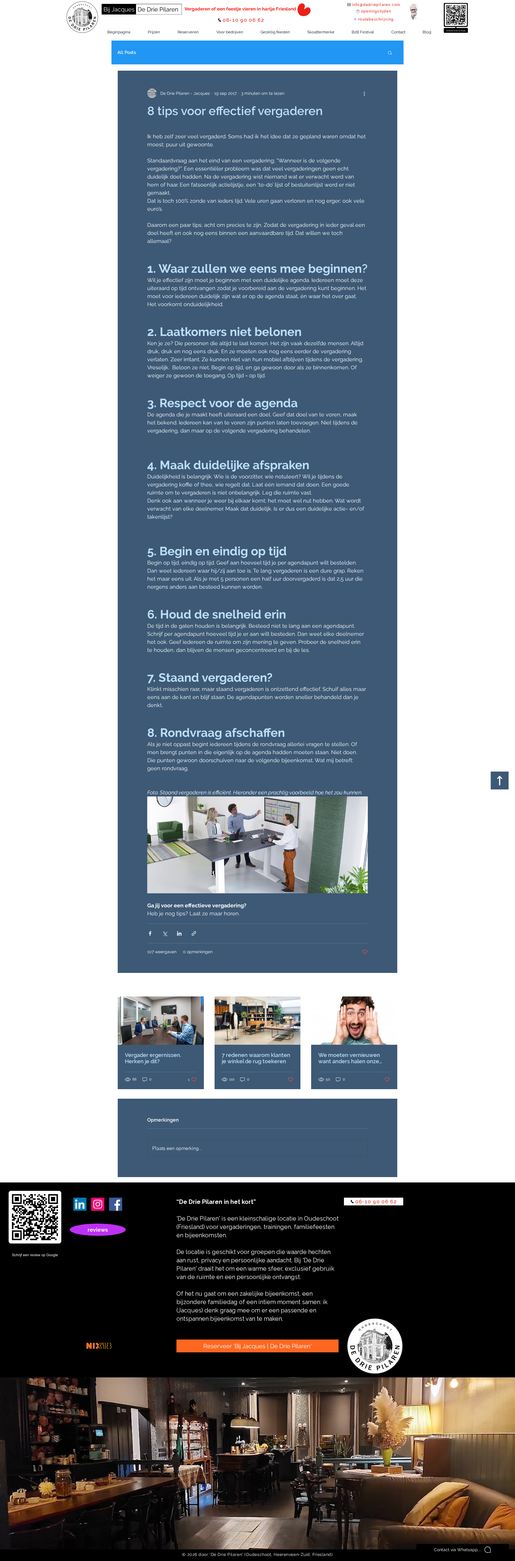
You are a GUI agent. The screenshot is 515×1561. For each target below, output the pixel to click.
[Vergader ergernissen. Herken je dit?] (161, 1020)
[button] (390, 52)
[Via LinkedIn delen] (179, 933)
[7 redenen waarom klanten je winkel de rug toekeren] (258, 1020)
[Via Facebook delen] (150, 933)
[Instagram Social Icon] (97, 1204)
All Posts (126, 52)
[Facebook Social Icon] (115, 1204)
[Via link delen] (194, 933)
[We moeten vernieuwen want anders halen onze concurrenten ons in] (354, 1020)
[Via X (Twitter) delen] (164, 933)
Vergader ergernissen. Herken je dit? (153, 1058)
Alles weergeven (381, 985)
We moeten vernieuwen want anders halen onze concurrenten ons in (349, 1058)
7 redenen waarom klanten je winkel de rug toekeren (256, 1058)
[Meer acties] (364, 93)
